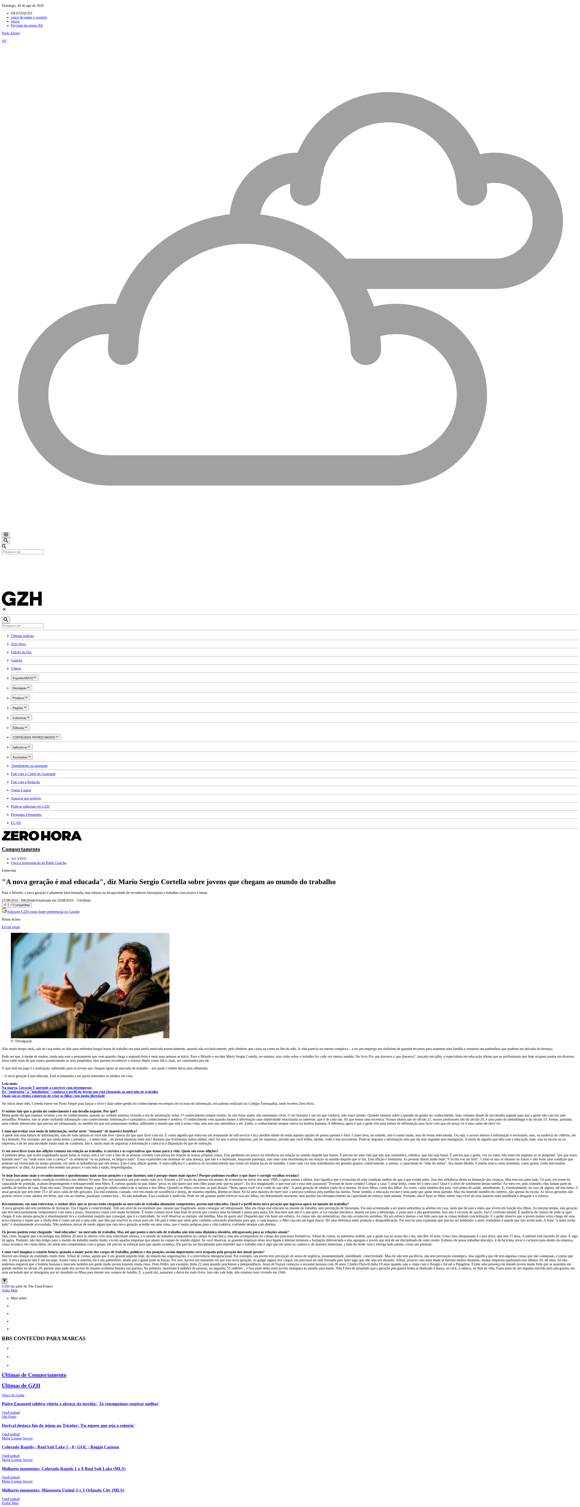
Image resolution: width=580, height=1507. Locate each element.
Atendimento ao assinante (29, 766)
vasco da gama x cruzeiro (29, 17)
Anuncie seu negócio (26, 798)
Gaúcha (16, 660)
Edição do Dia (21, 652)
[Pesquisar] (6, 620)
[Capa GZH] (290, 562)
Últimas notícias (22, 636)
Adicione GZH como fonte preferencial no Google (43, 912)
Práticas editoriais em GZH (30, 806)
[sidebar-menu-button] (6, 535)
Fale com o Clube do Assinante (33, 774)
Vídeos (16, 668)
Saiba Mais (10, 1290)
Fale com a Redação (25, 782)
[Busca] (6, 541)
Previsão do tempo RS (27, 25)
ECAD (16, 823)
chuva (15, 21)
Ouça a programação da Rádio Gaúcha (38, 863)
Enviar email (11, 927)
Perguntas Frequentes (26, 815)
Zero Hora (18, 644)
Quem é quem (21, 790)
